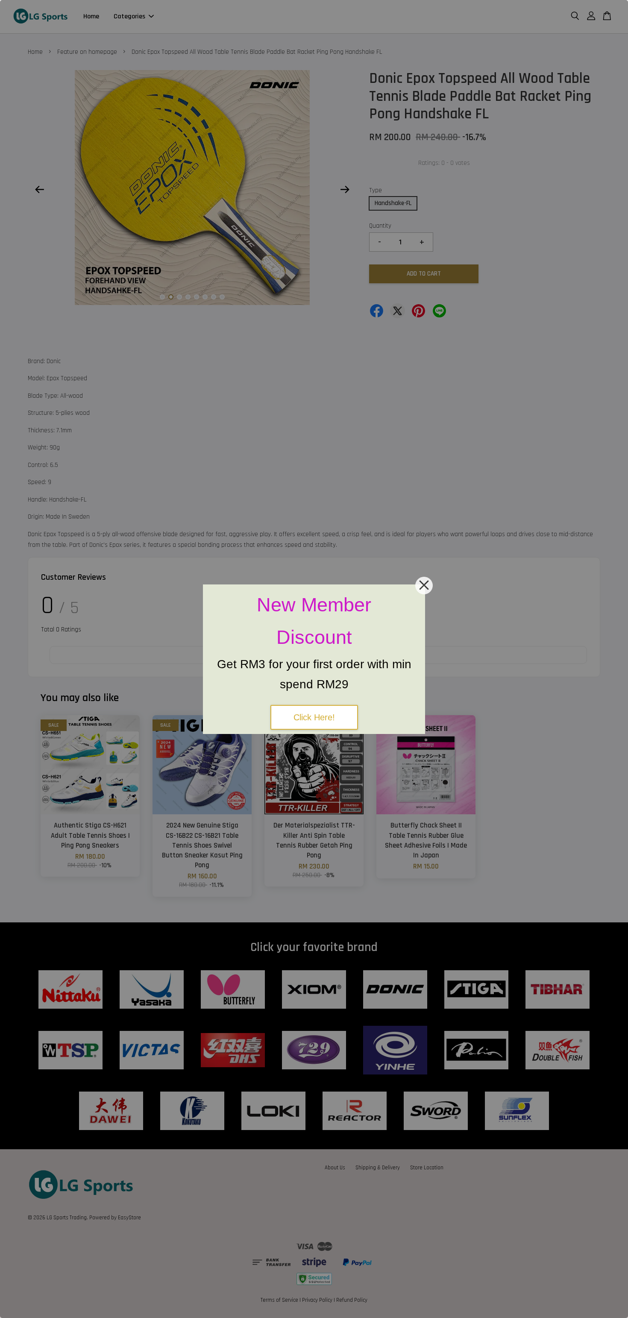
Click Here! (314, 717)
